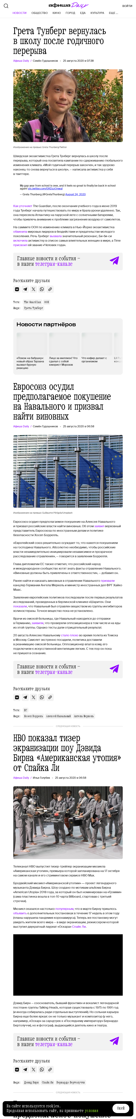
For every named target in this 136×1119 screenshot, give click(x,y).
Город (70, 13)
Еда (83, 13)
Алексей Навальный (58, 716)
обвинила (20, 232)
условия (91, 1111)
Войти (127, 6)
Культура (97, 13)
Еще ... (113, 13)
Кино (57, 13)
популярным (64, 909)
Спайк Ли (79, 927)
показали (20, 606)
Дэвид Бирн (31, 1082)
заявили (37, 623)
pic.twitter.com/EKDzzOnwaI (45, 188)
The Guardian (32, 302)
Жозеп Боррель (33, 716)
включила (20, 241)
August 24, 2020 (75, 194)
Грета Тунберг (33, 308)
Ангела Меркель (84, 716)
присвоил (20, 245)
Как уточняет (22, 206)
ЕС (25, 710)
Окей (121, 1108)
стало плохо (69, 635)
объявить (20, 913)
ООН (46, 302)
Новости (20, 13)
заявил (99, 526)
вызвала (56, 236)
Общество (40, 13)
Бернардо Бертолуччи (71, 1082)
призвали (108, 581)
